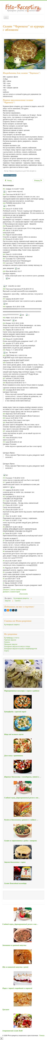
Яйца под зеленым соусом (14, 734)
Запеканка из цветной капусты (14, 945)
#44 (4, 235)
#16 (4, 490)
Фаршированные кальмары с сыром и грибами (21, 691)
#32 (4, 339)
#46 (4, 226)
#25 (4, 390)
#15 (4, 496)
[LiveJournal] (16, 610)
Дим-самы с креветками (13, 755)
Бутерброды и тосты (11, 638)
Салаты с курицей (10, 175)
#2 (4, 578)
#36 (4, 306)
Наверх (42, 1035)
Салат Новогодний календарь (15, 883)
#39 (4, 271)
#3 (4, 572)
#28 (4, 362)
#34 (4, 323)
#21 (4, 431)
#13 (4, 505)
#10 (4, 520)
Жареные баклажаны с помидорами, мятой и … (22, 777)
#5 (4, 560)
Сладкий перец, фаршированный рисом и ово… (22, 797)
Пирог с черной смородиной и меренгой (17, 988)
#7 (4, 540)
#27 (4, 378)
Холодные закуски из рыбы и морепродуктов (20, 648)
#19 (4, 442)
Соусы (6, 651)
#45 (4, 230)
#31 (4, 343)
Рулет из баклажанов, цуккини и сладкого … (21, 820)
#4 (4, 568)
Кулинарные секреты (12, 624)
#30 (4, 350)
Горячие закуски (10, 640)
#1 (4, 583)
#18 (4, 478)
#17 (4, 482)
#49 (4, 203)
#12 (4, 509)
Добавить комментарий (11, 591)
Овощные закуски (10, 644)
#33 (4, 329)
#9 (4, 527)
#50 (4, 194)
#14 (4, 501)
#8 (4, 533)
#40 (4, 263)
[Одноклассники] (8, 610)
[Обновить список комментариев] (14, 185)
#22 (4, 422)
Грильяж (5, 1009)
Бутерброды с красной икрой (15, 711)
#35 (4, 317)
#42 (4, 254)
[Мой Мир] (11, 610)
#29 (4, 355)
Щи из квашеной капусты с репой (15, 967)
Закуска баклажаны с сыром (15, 862)
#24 (4, 413)
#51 (4, 189)
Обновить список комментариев (14, 589)
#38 (4, 289)
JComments (23, 594)
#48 (4, 208)
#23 (4, 418)
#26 (4, 382)
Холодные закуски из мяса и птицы (17, 646)
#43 (4, 239)
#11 (4, 516)
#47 (4, 217)
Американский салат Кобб (12, 1031)
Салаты (7, 642)
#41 (4, 258)
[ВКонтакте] (5, 610)
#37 (4, 299)
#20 (4, 437)
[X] (13, 610)
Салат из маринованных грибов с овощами (20, 840)
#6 (4, 551)
